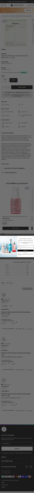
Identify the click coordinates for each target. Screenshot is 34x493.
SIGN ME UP (25, 250)
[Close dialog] (33, 236)
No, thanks (25, 252)
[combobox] (18, 246)
